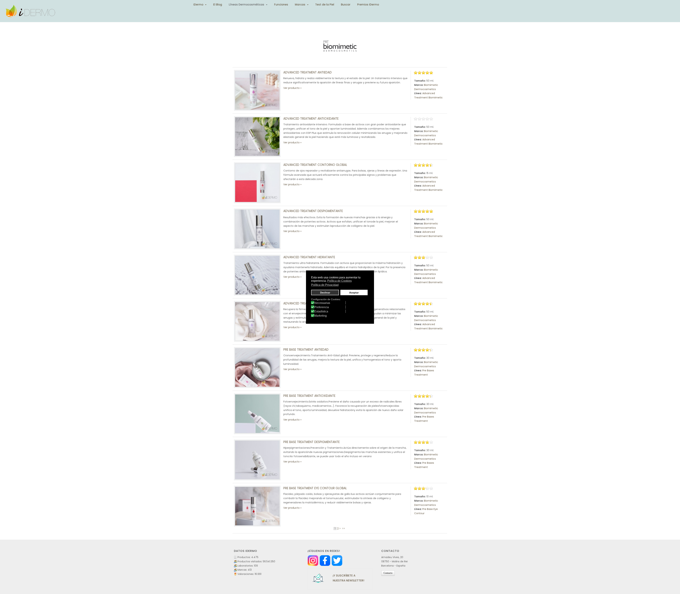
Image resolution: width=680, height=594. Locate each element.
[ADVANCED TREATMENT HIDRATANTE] (257, 275)
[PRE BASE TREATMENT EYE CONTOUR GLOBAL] (257, 506)
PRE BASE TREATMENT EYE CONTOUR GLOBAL (315, 488)
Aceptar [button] (354, 292)
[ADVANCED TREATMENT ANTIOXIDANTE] (257, 136)
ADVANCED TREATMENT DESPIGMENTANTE (313, 211)
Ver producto (291, 88)
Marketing (320, 315)
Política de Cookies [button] (339, 280)
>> (344, 528)
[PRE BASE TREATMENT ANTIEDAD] (257, 367)
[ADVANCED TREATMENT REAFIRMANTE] (257, 321)
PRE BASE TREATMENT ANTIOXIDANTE (309, 396)
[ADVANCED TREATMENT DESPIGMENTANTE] (257, 229)
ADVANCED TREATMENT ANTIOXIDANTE (311, 118)
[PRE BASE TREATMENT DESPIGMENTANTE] (257, 460)
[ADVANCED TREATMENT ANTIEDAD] (257, 90)
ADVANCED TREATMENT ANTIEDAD (307, 72)
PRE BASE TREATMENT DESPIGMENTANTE (311, 442)
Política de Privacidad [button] (325, 284)
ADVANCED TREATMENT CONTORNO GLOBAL (315, 165)
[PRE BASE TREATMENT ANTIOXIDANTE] (257, 413)
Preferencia (321, 307)
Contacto (388, 573)
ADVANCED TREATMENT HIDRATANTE (309, 257)
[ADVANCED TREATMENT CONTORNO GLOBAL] (257, 182)
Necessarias (322, 303)
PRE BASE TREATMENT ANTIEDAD (305, 349)
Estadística (321, 311)
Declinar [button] (325, 292)
